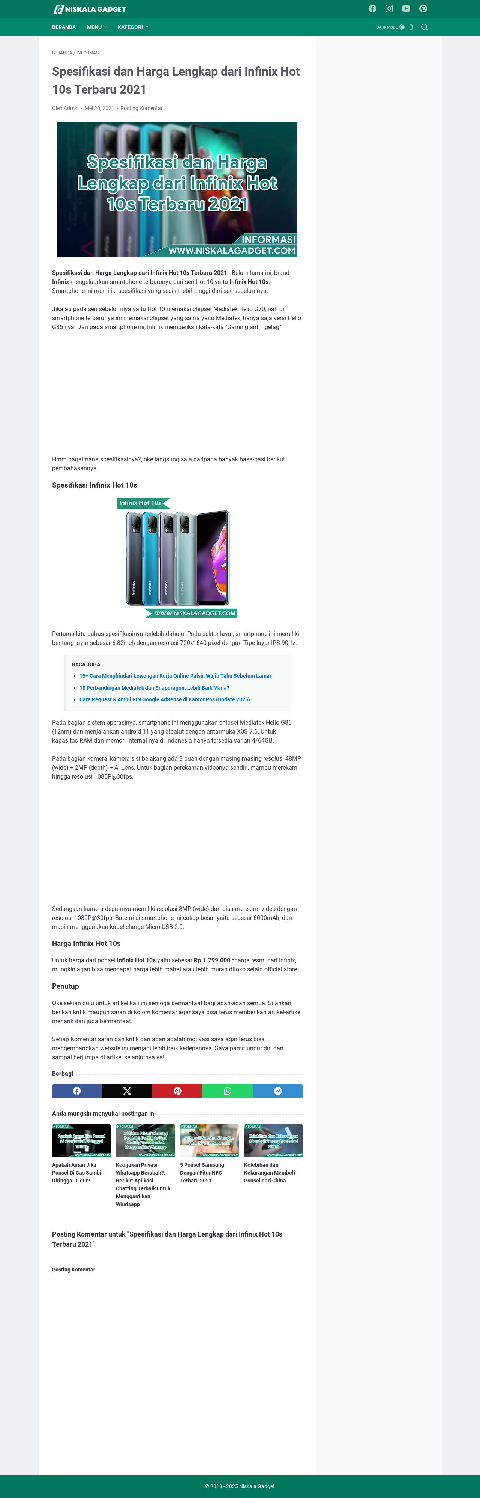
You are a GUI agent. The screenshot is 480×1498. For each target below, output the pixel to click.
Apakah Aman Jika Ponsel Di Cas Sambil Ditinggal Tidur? (77, 1173)
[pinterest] (177, 1091)
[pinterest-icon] (423, 9)
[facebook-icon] (372, 9)
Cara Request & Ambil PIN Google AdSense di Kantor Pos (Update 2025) (165, 699)
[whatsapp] (227, 1091)
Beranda (64, 27)
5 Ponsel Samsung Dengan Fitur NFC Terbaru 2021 (202, 1173)
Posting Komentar (141, 108)
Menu (94, 27)
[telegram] (278, 1091)
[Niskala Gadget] (94, 9)
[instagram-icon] (389, 9)
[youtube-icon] (406, 9)
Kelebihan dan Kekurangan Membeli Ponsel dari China (269, 1173)
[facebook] (77, 1091)
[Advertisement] (177, 393)
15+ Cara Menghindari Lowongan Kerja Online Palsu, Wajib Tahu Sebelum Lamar (176, 676)
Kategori (130, 27)
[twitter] (127, 1091)
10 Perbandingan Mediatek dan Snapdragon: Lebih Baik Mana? (155, 688)
